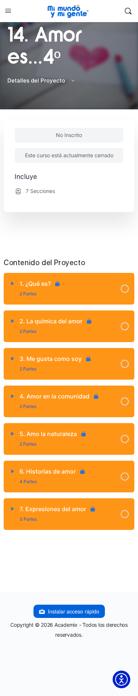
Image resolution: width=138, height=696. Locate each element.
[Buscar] (128, 11)
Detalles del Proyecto (37, 80)
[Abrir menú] (8, 10)
